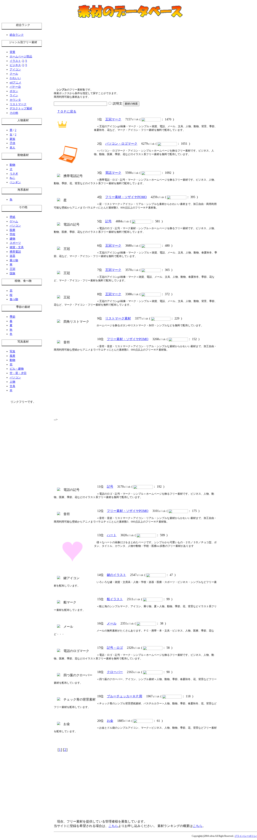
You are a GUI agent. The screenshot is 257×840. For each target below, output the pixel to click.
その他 (14, 112)
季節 (12, 316)
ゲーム (14, 221)
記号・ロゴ (115, 647)
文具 (12, 386)
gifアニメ (15, 82)
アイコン (15, 69)
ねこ (12, 177)
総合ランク (17, 34)
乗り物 (14, 260)
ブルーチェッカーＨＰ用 (124, 696)
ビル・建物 (17, 368)
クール (14, 73)
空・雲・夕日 (18, 373)
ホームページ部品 (21, 56)
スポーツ (15, 242)
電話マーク (113, 172)
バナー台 (15, 86)
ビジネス (15, 65)
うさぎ (14, 173)
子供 (12, 143)
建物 (12, 238)
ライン (14, 95)
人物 (12, 381)
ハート (111, 535)
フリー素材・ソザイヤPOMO (126, 197)
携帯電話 (15, 251)
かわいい (15, 78)
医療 (12, 230)
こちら (113, 826)
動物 (12, 164)
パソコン (15, 225)
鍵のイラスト (116, 575)
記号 (108, 221)
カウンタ (15, 99)
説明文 (117, 103)
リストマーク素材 (118, 318)
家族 (12, 138)
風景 (12, 355)
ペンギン (15, 182)
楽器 (12, 255)
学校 (12, 234)
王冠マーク (113, 119)
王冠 (12, 269)
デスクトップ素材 (21, 108)
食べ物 (14, 299)
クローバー (115, 672)
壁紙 (12, 217)
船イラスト (115, 599)
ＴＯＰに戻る (66, 111)
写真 (12, 351)
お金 (110, 720)
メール (111, 623)
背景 (12, 52)
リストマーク (18, 104)
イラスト (15, 60)
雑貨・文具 (17, 247)
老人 (12, 147)
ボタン (14, 91)
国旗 (12, 273)
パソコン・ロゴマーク (121, 143)
